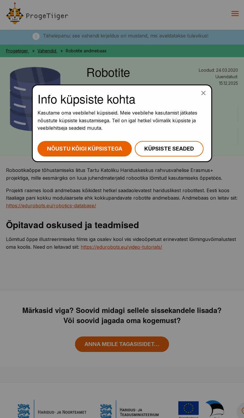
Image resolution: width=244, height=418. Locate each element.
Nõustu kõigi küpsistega (84, 148)
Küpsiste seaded (169, 148)
